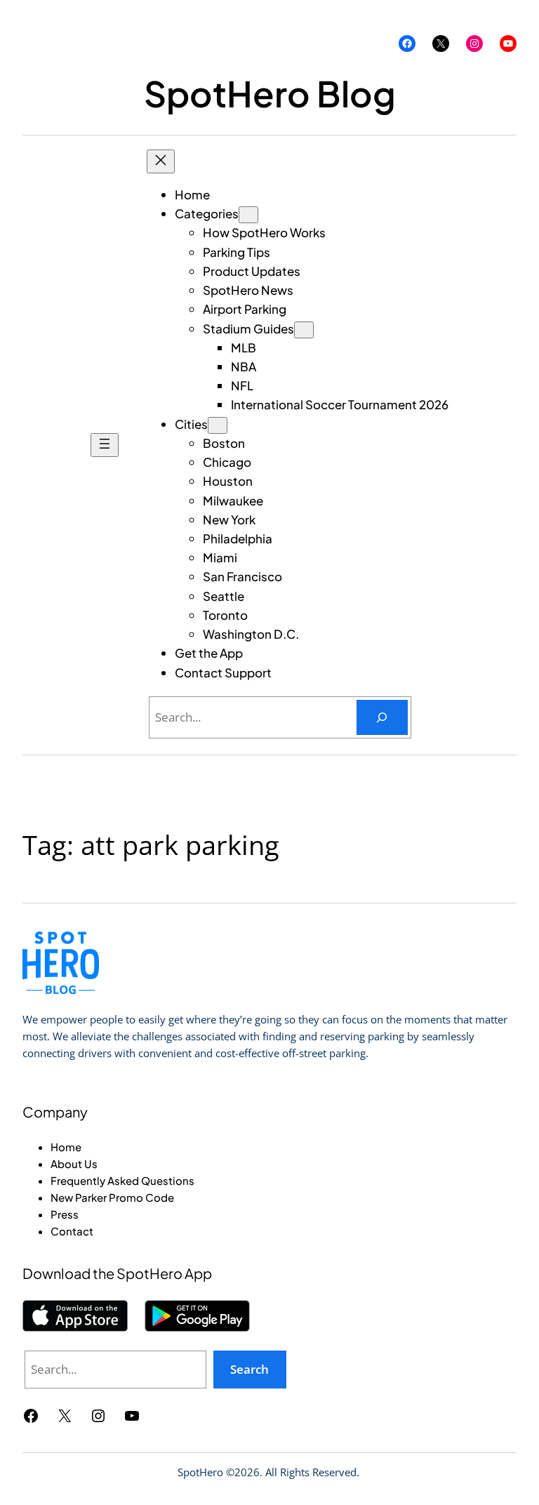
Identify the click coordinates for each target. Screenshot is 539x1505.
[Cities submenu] (217, 425)
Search (249, 1369)
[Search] (382, 718)
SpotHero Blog (270, 93)
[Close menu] (161, 161)
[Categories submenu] (248, 214)
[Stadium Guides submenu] (304, 329)
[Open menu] (105, 445)
